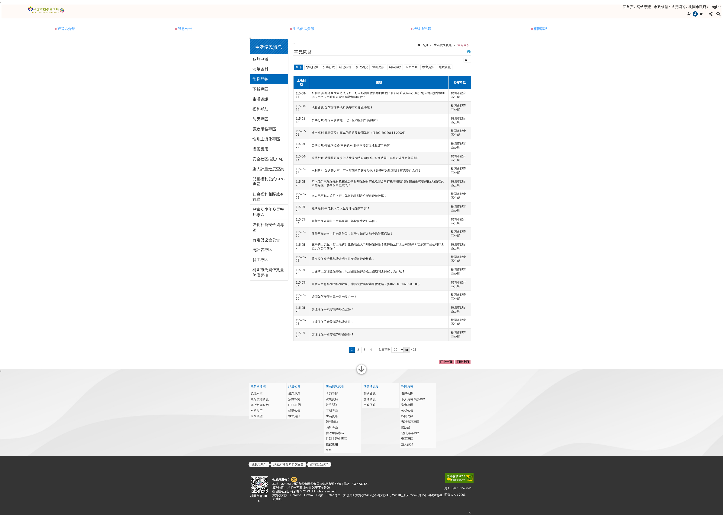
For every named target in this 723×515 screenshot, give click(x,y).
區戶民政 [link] (412, 67)
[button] (406, 350)
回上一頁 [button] (446, 361)
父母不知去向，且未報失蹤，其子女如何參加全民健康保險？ (352, 233)
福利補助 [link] (260, 109)
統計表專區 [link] (262, 250)
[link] (459, 478)
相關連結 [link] (407, 416)
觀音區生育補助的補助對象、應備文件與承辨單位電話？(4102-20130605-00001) (365, 284)
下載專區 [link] (260, 89)
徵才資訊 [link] (294, 416)
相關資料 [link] (541, 29)
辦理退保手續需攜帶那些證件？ (333, 309)
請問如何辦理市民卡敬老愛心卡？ (334, 296)
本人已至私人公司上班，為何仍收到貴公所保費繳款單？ (349, 195)
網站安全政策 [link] (319, 464)
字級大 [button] (701, 14)
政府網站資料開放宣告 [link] (288, 464)
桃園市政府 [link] (697, 7)
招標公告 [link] (407, 410)
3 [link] (364, 349)
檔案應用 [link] (260, 149)
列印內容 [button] (468, 51)
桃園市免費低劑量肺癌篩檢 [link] (268, 272)
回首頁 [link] (628, 7)
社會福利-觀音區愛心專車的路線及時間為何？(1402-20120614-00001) (358, 132)
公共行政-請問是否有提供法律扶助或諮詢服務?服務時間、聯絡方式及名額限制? (365, 158)
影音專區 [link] (407, 404)
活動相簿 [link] (294, 399)
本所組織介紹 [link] (260, 404)
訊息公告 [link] (185, 29)
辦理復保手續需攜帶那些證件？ (333, 334)
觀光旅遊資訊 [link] (260, 399)
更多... (330, 450)
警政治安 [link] (362, 67)
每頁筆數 (385, 349)
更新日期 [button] (450, 488)
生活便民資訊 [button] (268, 47)
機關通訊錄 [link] (422, 29)
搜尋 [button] (718, 14)
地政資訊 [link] (445, 67)
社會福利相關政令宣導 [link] (268, 197)
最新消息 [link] (294, 393)
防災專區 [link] (260, 119)
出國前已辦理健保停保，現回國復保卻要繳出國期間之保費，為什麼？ (358, 271)
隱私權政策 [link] (259, 464)
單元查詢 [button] (467, 60)
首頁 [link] (425, 45)
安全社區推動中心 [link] (268, 159)
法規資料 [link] (260, 69)
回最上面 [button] (463, 361)
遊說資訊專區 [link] (410, 421)
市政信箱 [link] (661, 7)
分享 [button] (711, 14)
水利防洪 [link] (312, 67)
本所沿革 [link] (257, 410)
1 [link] (352, 349)
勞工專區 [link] (407, 438)
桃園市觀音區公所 (47, 10)
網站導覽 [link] (644, 7)
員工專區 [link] (260, 260)
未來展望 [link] (257, 416)
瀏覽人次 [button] (450, 494)
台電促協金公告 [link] (266, 240)
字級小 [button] (689, 14)
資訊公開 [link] (407, 393)
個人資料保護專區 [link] (413, 399)
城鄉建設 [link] (378, 67)
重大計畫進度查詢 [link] (268, 169)
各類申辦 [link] (260, 59)
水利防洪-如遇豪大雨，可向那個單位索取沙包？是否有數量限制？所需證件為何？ (366, 170)
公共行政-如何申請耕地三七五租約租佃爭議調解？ (345, 120)
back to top (469, 512)
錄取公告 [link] (294, 410)
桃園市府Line (258, 498)
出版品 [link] (405, 427)
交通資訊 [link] (370, 399)
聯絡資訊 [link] (370, 393)
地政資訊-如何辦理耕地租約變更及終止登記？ (342, 107)
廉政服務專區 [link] (264, 129)
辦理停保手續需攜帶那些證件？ (333, 321)
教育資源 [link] (428, 67)
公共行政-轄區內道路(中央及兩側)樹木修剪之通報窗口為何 (351, 145)
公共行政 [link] (329, 67)
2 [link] (358, 349)
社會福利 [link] (345, 67)
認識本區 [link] (257, 393)
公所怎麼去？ (284, 479)
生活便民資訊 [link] (303, 29)
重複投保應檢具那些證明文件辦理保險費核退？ (343, 258)
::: (1, 1)
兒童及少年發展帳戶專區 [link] (268, 212)
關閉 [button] (361, 373)
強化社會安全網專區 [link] (268, 227)
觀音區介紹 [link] (66, 29)
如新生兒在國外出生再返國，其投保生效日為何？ (345, 221)
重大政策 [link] (407, 444)
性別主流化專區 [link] (266, 139)
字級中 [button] (695, 14)
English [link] (715, 7)
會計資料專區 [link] (410, 433)
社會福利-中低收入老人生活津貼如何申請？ (341, 208)
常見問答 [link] (678, 7)
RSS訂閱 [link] (294, 404)
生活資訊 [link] (260, 99)
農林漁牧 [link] (395, 67)
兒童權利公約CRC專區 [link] (268, 181)
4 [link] (371, 349)
